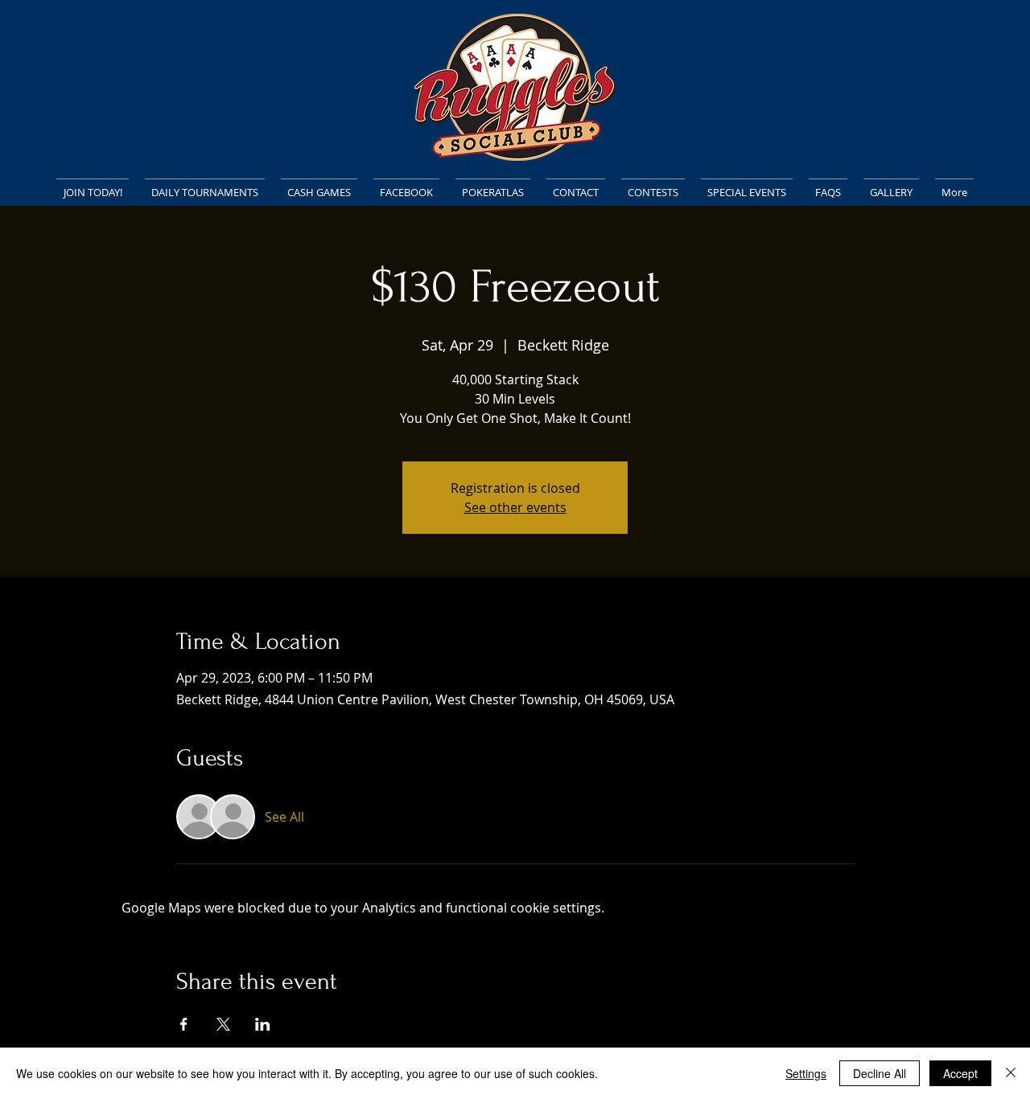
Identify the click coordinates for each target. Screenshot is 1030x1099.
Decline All (879, 1073)
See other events (515, 507)
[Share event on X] (223, 1024)
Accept (960, 1073)
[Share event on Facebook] (184, 1024)
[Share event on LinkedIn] (262, 1024)
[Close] (1010, 1073)
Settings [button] (805, 1073)
